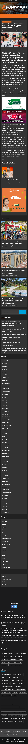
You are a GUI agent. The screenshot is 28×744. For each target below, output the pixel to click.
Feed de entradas (6, 579)
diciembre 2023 (6, 450)
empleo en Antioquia (6, 698)
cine (22, 680)
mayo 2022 (4, 503)
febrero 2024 (5, 445)
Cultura (4, 524)
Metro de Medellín (21, 712)
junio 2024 (4, 433)
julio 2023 (4, 464)
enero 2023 (5, 481)
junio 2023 (4, 467)
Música (4, 550)
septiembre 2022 (6, 492)
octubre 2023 (5, 456)
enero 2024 (5, 447)
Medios (4, 547)
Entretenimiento (6, 538)
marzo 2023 (5, 475)
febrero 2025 (5, 411)
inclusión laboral (6, 706)
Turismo (4, 564)
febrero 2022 (5, 512)
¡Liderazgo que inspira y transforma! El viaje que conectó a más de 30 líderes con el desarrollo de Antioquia (13, 243)
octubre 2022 (5, 489)
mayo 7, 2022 (16, 30)
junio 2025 (4, 400)
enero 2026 (5, 380)
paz (20, 715)
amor (14, 674)
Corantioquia (18, 686)
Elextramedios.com (6, 695)
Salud (3, 558)
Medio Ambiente (6, 544)
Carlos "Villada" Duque (7, 30)
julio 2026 (4, 363)
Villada (21, 721)
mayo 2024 (4, 436)
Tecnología (5, 561)
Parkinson (4, 715)
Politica (4, 555)
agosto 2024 (5, 428)
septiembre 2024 (6, 425)
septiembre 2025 (6, 391)
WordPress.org (6, 584)
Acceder (4, 576)
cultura (4, 689)
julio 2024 (4, 431)
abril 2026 (4, 372)
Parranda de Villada (13, 715)
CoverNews (13, 741)
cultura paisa (11, 689)
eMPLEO (14, 695)
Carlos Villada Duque (13, 677)
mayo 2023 (4, 470)
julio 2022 (4, 498)
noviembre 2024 (6, 419)
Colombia (14, 683)
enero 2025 (5, 414)
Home (2, 731)
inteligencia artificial (7, 709)
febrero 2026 (5, 377)
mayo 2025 (4, 403)
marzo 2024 (5, 442)
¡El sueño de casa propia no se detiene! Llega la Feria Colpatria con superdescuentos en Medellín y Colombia (13, 272)
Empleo (4, 535)
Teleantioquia (14, 718)
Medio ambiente (11, 712)
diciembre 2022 (6, 484)
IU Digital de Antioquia (19, 709)
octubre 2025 (5, 388)
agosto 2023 (5, 461)
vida (16, 721)
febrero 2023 (5, 478)
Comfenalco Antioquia (7, 686)
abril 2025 (4, 405)
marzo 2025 (5, 408)
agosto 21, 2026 (14, 246)
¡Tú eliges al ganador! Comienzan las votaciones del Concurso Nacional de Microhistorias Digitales (11, 344)
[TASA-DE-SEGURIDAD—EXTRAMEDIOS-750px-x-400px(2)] (14, 103)
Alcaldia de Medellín (6, 674)
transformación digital (7, 721)
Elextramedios (23, 692)
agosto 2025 (5, 394)
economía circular (6, 692)
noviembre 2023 (6, 453)
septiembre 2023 (6, 459)
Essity (14, 698)
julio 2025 (4, 397)
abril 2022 (4, 506)
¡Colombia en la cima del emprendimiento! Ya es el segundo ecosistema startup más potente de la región (14, 350)
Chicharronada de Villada (8, 680)
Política (4, 553)
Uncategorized (6, 567)
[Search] (25, 15)
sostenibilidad (5, 718)
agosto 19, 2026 (14, 275)
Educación (4, 532)
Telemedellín (22, 718)
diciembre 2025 (6, 383)
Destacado (4, 530)
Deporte (9, 21)
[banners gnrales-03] (14, 200)
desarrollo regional (20, 689)
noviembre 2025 (6, 386)
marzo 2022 (5, 509)
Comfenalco (21, 683)
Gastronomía (5, 541)
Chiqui (17, 680)
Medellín (4, 712)
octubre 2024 (5, 422)
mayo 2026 (4, 369)
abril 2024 (4, 439)
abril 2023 (4, 473)
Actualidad (4, 21)
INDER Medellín (15, 706)
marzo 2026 (5, 374)
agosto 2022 (5, 495)
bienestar (4, 677)
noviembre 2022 (6, 487)
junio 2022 (4, 501)
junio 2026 (4, 366)
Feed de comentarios (7, 582)
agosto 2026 (5, 360)
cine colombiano (6, 683)
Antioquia (20, 674)
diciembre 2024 (6, 417)
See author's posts (14, 184)
